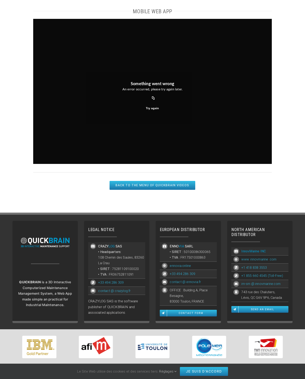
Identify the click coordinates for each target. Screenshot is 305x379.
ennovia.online (180, 266)
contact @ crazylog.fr (114, 291)
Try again (152, 108)
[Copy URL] (153, 98)
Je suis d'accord (204, 371)
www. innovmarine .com (258, 259)
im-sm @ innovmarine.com (261, 284)
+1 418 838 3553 (254, 268)
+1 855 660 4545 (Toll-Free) (262, 276)
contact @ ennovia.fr (185, 282)
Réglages (166, 371)
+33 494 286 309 (111, 283)
